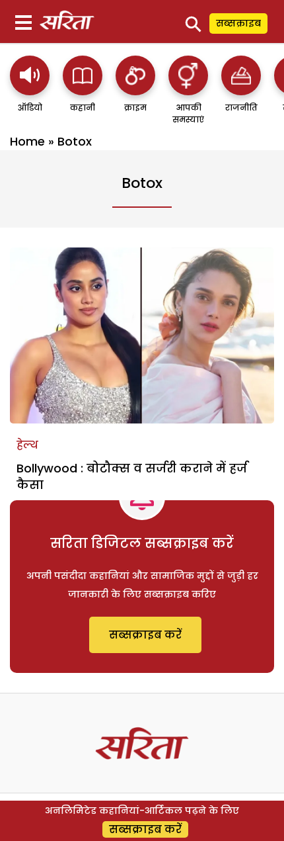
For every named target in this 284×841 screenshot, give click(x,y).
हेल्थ (27, 445)
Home (27, 141)
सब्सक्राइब (238, 23)
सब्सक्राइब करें (145, 634)
